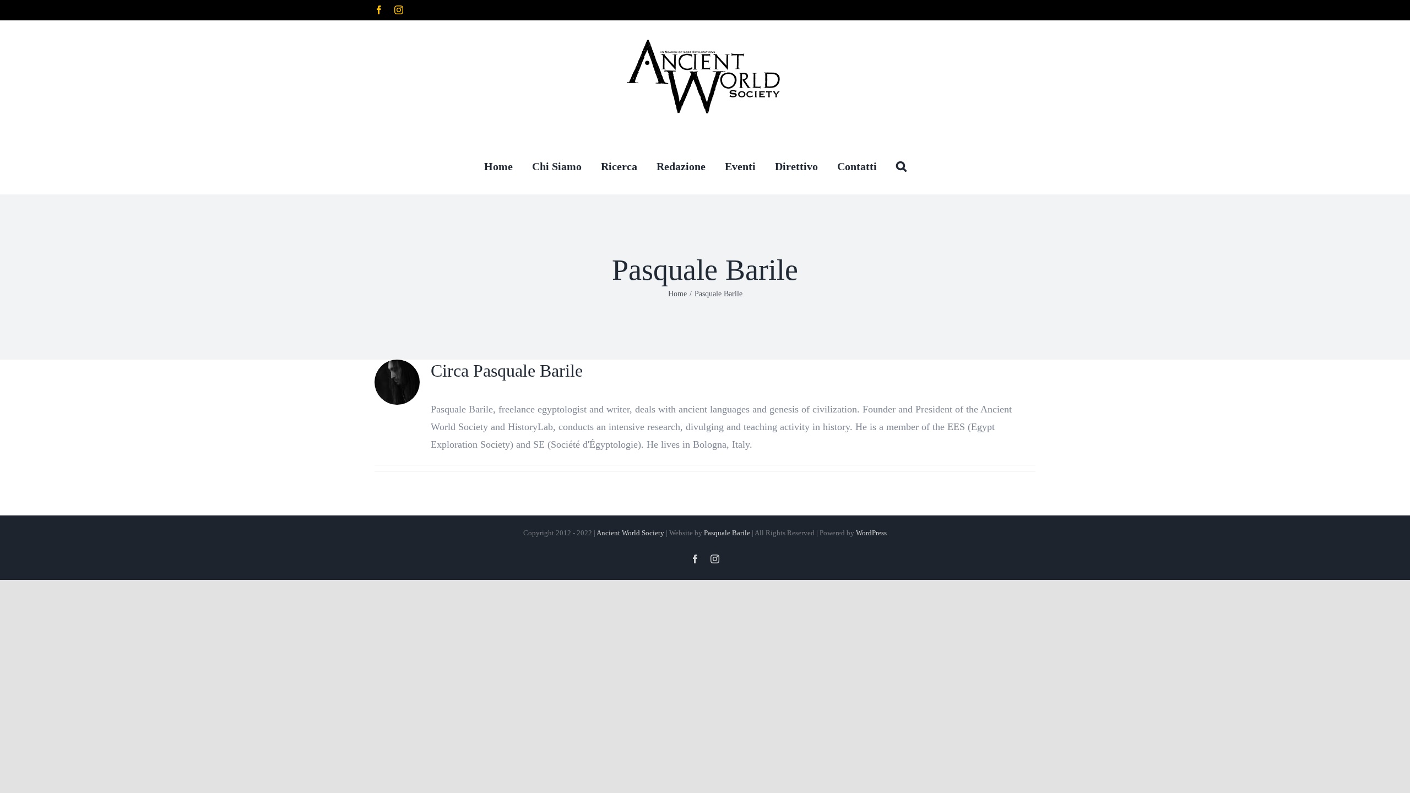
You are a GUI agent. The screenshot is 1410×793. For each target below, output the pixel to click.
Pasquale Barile (727, 533)
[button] (901, 166)
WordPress (871, 533)
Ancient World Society (630, 533)
